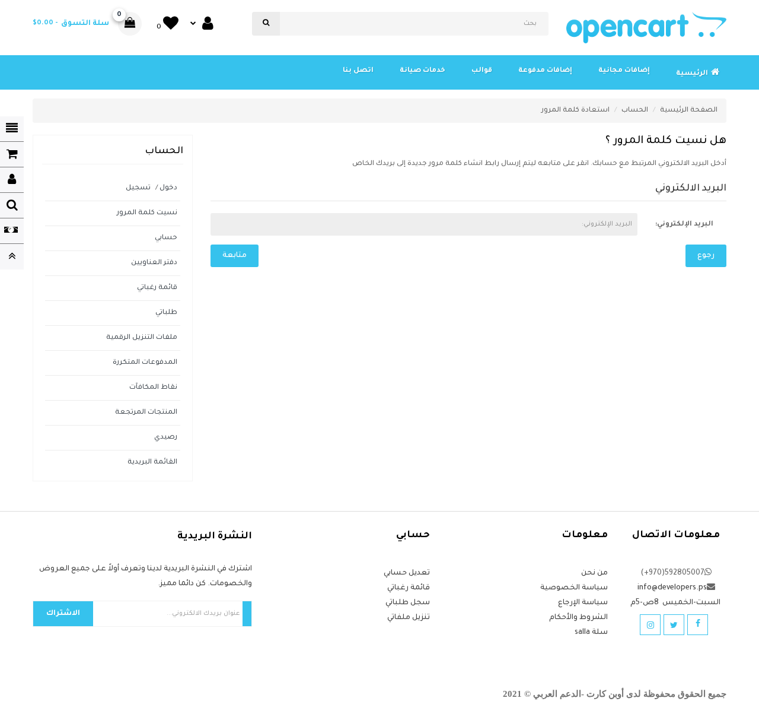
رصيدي (165, 438)
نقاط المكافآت (153, 388)
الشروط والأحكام (578, 618)
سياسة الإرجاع (583, 603)
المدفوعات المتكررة (145, 363)
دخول (168, 188)
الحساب (634, 111)
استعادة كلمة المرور (575, 111)
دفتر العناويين (154, 263)
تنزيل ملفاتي (408, 618)
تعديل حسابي (407, 573)
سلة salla (591, 633)
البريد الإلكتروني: (684, 225)
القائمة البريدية (152, 463)
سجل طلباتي (407, 603)
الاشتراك (63, 614)
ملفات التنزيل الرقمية (141, 338)
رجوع (706, 256)
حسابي (166, 238)
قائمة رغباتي (157, 288)
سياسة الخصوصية (574, 588)
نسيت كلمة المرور (147, 213)
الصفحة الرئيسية (688, 111)
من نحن (594, 573)
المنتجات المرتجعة (146, 413)
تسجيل (138, 188)
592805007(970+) (672, 573)
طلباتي (166, 313)
